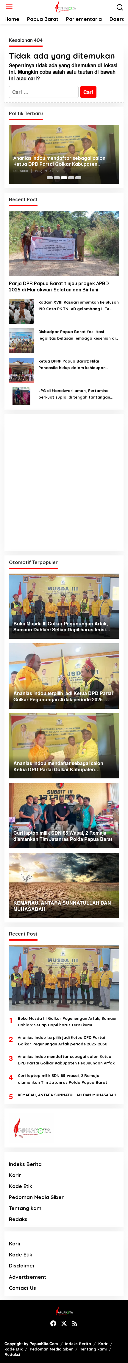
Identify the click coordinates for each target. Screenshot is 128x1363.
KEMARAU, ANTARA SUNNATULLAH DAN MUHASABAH (67, 1094)
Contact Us (22, 1288)
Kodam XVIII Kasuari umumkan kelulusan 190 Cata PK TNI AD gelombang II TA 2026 (78, 306)
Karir (15, 1175)
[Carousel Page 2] (57, 177)
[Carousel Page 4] (71, 177)
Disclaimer (22, 1265)
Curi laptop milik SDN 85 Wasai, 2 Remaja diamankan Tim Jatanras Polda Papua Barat (62, 1078)
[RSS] (75, 1323)
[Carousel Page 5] (78, 177)
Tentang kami (26, 1208)
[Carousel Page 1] (50, 177)
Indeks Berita (25, 1164)
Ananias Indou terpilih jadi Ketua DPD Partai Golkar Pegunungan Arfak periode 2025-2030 (62, 1040)
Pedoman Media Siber (36, 1197)
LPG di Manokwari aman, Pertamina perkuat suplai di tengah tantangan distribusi (74, 394)
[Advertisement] (64, 483)
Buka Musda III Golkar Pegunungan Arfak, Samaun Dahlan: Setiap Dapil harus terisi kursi (68, 1021)
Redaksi (19, 1219)
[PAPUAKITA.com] (65, 6)
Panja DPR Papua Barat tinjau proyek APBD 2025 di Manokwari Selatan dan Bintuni (59, 286)
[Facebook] (53, 1323)
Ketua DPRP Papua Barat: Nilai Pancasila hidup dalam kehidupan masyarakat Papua (72, 365)
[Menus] (9, 7)
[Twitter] (64, 1323)
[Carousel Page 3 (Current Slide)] (64, 177)
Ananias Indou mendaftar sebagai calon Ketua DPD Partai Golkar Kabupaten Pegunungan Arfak (59, 161)
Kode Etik (20, 1186)
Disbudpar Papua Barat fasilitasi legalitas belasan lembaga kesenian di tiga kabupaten (76, 335)
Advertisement (27, 1277)
